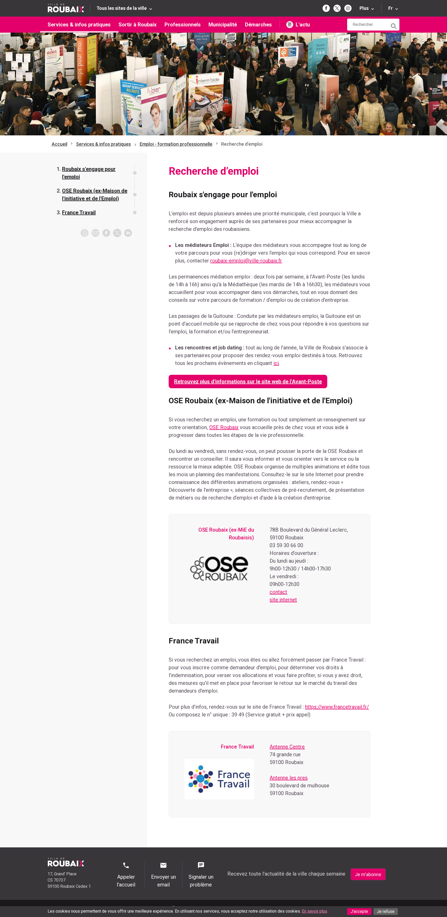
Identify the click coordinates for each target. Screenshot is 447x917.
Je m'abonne (368, 874)
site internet (283, 600)
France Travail (79, 212)
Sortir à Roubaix (137, 24)
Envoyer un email (163, 881)
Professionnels (183, 24)
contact (278, 592)
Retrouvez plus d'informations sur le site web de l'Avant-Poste (248, 381)
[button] (95, 233)
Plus (364, 8)
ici (276, 363)
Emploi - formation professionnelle (176, 144)
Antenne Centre (287, 747)
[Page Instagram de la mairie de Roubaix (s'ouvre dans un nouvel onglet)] (348, 8)
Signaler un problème (201, 881)
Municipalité (222, 24)
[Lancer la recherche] (394, 25)
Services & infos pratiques (79, 24)
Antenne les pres (289, 778)
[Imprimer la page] (84, 233)
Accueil (59, 144)
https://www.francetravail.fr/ (337, 707)
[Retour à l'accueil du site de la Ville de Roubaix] (69, 8)
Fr (390, 8)
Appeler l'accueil (126, 881)
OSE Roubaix (224, 427)
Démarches (258, 24)
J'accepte (359, 911)
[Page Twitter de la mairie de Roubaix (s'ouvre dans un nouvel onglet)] (337, 8)
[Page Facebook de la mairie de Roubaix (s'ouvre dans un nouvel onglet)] (326, 8)
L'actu (303, 24)
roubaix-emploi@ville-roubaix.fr (246, 261)
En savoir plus (314, 911)
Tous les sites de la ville (121, 8)
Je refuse (385, 911)
